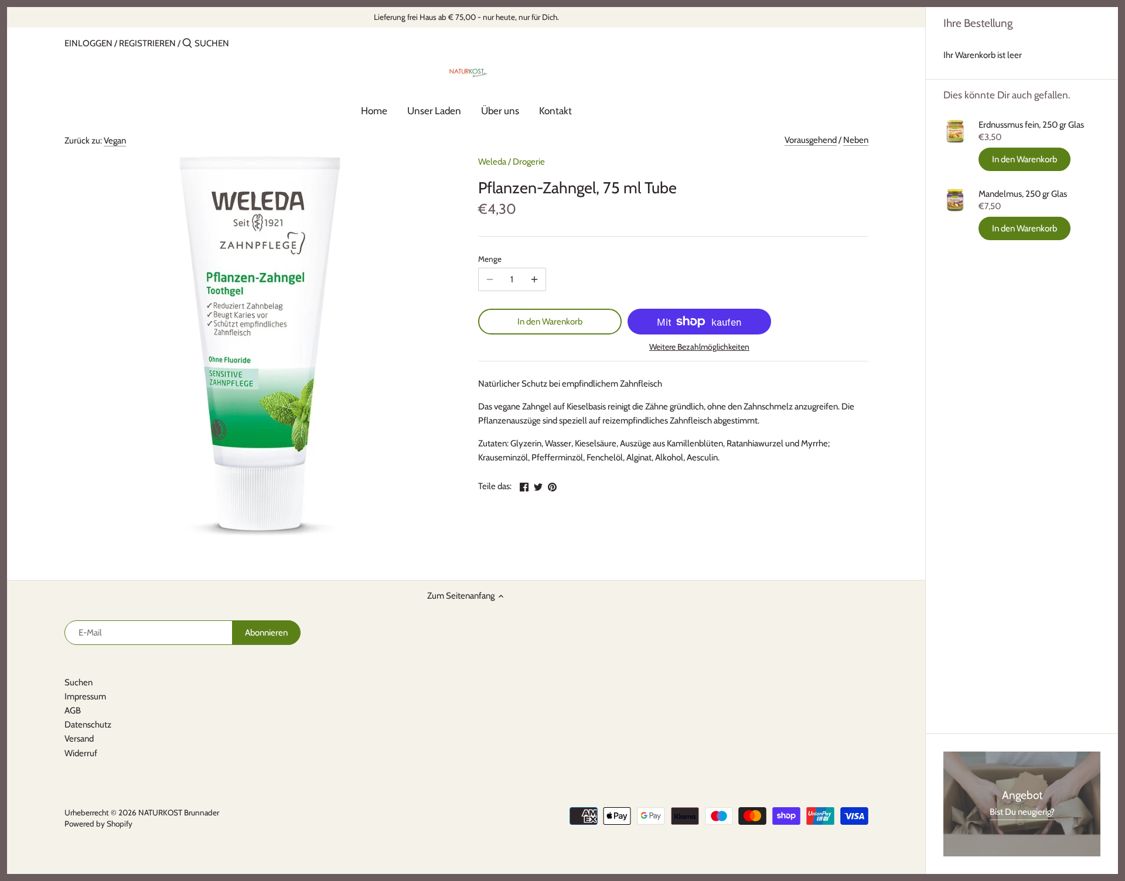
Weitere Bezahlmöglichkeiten (699, 347)
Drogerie (529, 161)
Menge (490, 259)
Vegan (115, 140)
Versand (79, 738)
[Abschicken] (187, 43)
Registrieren (147, 43)
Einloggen (88, 43)
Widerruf (80, 753)
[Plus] (534, 279)
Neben (855, 140)
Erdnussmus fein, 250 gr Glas (1031, 124)
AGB (72, 710)
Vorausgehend (811, 140)
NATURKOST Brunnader (178, 812)
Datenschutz (87, 724)
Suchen (78, 682)
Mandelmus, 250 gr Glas (1023, 194)
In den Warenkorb (1024, 159)
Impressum (85, 696)
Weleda (492, 161)
